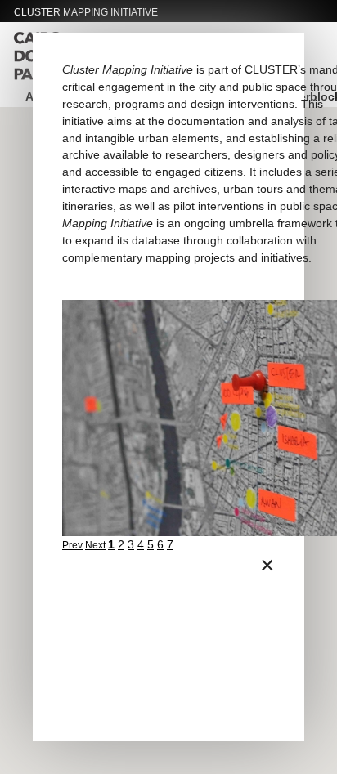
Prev (72, 545)
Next (95, 545)
